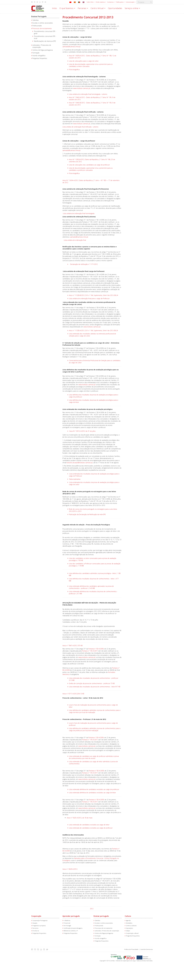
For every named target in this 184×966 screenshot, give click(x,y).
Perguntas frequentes (39, 58)
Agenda (128, 920)
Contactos (110, 2)
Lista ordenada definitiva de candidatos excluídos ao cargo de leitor (92, 793)
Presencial (67, 923)
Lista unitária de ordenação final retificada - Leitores (80, 127)
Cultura (128, 916)
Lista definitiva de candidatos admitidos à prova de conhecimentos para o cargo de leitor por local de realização (94, 711)
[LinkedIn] (44, 949)
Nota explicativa (74, 479)
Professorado (37, 26)
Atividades (129, 923)
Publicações (120, 2)
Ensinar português (101, 916)
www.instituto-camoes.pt (81, 88)
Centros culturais (131, 926)
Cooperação (36, 916)
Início (54, 8)
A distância (67, 920)
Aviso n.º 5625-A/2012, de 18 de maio (79, 818)
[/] (37, 8)
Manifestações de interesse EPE (45, 41)
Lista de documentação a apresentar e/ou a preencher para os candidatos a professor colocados (91, 169)
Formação (35, 53)
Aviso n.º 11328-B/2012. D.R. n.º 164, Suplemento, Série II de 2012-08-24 (93, 295)
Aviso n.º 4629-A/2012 (70, 869)
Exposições (129, 928)
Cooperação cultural (132, 933)
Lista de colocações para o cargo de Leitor (83, 61)
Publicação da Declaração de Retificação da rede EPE (87, 514)
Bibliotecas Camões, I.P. (71, 931)
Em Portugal (67, 926)
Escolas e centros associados (42, 23)
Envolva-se (35, 931)
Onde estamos (100, 2)
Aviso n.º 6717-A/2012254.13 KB (73, 694)
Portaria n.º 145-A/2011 (90, 651)
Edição (128, 931)
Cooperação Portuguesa (39, 920)
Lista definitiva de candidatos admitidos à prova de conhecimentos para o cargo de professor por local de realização (94, 729)
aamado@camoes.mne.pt (71, 47)
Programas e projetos (39, 926)
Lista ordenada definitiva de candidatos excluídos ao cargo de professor (94, 789)
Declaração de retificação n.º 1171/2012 (84, 264)
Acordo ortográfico (38, 56)
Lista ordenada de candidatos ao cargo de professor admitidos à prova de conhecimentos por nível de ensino (94, 757)
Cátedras (35, 20)
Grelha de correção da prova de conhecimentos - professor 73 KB (92, 683)
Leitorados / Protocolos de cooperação (107, 931)
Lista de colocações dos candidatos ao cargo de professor (89, 165)
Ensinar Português (39, 16)
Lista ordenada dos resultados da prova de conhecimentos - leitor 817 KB (94, 687)
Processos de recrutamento (42, 28)
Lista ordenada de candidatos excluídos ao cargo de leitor (89, 825)
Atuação (34, 923)
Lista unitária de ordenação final (75, 240)
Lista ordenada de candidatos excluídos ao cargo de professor (91, 828)
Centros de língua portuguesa (42, 50)
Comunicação (130, 2)
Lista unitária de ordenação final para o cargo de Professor (89, 298)
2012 (91, 909)
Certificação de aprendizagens (73, 928)
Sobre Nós (90, 2)
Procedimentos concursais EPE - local (45, 37)
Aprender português (71, 916)
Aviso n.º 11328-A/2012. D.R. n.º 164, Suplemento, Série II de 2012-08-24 (93, 330)
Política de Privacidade (131, 949)
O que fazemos (66, 8)
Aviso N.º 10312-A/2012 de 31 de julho (82, 431)
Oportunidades (115, 8)
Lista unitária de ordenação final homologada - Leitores (88, 94)
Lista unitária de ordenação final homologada (78, 213)
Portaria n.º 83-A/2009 (96, 649)
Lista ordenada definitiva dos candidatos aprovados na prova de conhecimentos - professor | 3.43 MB (91, 587)
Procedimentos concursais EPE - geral (45, 32)
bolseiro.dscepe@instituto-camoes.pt (80, 463)
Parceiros (35, 928)
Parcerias (82, 8)
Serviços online (132, 8)
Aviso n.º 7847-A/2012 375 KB (73, 646)
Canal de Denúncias (146, 949)
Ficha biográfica (74, 69)
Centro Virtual (97, 8)
